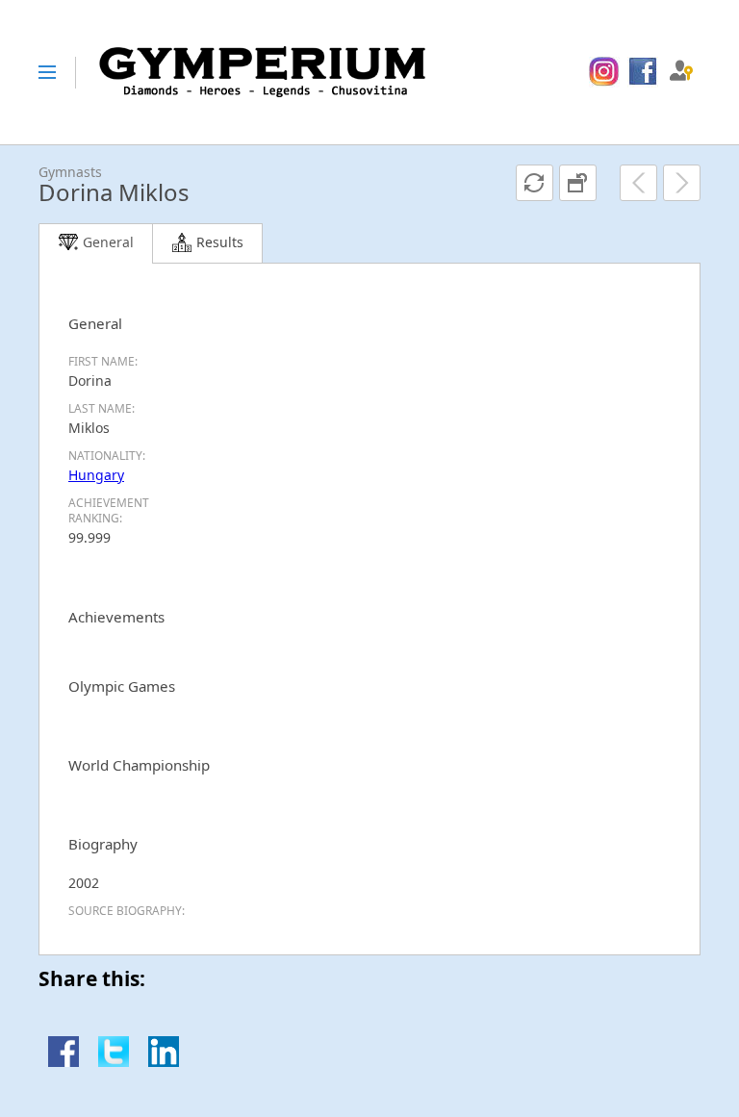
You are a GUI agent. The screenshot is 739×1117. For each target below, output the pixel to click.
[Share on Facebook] (63, 1062)
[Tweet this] (113, 1062)
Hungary (96, 475)
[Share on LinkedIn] (163, 1062)
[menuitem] (604, 72)
